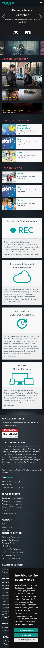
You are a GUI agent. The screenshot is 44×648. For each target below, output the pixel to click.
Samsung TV (7, 611)
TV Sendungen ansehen (11, 501)
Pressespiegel (7, 630)
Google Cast (7, 608)
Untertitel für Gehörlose (11, 549)
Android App (7, 572)
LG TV (4, 614)
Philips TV (6, 617)
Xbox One (6, 604)
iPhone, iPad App (8, 569)
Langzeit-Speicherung (10, 540)
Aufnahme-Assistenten (11, 537)
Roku (4, 601)
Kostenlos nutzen (9, 513)
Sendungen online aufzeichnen (14, 498)
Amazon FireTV (8, 592)
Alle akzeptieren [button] (26, 630)
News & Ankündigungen (11, 481)
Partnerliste (6, 582)
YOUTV (8, 3)
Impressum (6, 530)
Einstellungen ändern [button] (26, 640)
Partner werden (8, 585)
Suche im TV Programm (11, 507)
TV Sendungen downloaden (13, 504)
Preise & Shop (7, 510)
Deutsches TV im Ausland (12, 558)
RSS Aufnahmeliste (9, 555)
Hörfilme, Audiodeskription (12, 552)
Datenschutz (7, 527)
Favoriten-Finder (8, 543)
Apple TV (5, 598)
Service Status (7, 484)
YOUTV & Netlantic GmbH (12, 487)
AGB (4, 524)
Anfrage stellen (8, 644)
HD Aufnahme (7, 546)
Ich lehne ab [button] (26, 635)
